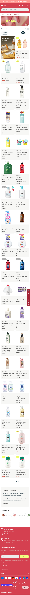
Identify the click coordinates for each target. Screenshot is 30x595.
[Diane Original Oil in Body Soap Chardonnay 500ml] (22, 167)
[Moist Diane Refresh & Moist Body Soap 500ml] (8, 437)
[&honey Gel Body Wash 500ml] (22, 43)
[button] (28, 297)
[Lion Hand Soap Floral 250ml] (8, 241)
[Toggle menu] (2, 5)
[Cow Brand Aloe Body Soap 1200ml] (8, 167)
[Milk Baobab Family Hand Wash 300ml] (22, 338)
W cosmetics (8, 592)
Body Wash (18, 51)
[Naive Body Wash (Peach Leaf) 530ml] (22, 462)
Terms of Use (20, 560)
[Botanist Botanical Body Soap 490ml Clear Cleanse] (8, 92)
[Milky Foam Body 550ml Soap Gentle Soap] (8, 412)
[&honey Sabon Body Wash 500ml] (8, 66)
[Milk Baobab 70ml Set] (22, 289)
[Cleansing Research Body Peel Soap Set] (22, 142)
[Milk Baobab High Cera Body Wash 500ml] (8, 363)
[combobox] (15, 9)
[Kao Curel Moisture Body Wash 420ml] (22, 192)
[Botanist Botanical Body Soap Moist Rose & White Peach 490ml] (22, 92)
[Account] (22, 5)
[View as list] (27, 32)
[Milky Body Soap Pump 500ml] (8, 386)
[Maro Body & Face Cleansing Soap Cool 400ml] (22, 264)
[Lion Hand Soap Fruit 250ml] (22, 241)
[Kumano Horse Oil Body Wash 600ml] (22, 218)
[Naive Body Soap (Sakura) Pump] (22, 437)
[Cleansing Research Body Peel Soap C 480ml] (8, 142)
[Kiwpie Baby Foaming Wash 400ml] (8, 218)
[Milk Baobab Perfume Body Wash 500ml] (22, 363)
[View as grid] (23, 32)
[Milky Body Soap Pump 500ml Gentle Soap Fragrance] (22, 386)
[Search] (27, 9)
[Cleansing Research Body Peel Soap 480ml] (22, 117)
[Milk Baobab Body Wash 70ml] (22, 313)
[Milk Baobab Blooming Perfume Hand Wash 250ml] (8, 313)
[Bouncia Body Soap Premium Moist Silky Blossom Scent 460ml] (8, 117)
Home (2, 14)
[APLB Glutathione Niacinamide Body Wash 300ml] (22, 66)
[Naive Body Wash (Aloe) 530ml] (8, 462)
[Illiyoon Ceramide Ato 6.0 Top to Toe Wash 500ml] (8, 192)
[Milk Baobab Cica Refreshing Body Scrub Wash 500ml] (8, 338)
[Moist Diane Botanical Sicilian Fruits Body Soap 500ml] (22, 412)
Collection (8, 14)
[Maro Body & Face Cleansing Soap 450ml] (8, 264)
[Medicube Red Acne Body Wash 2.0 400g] (8, 289)
